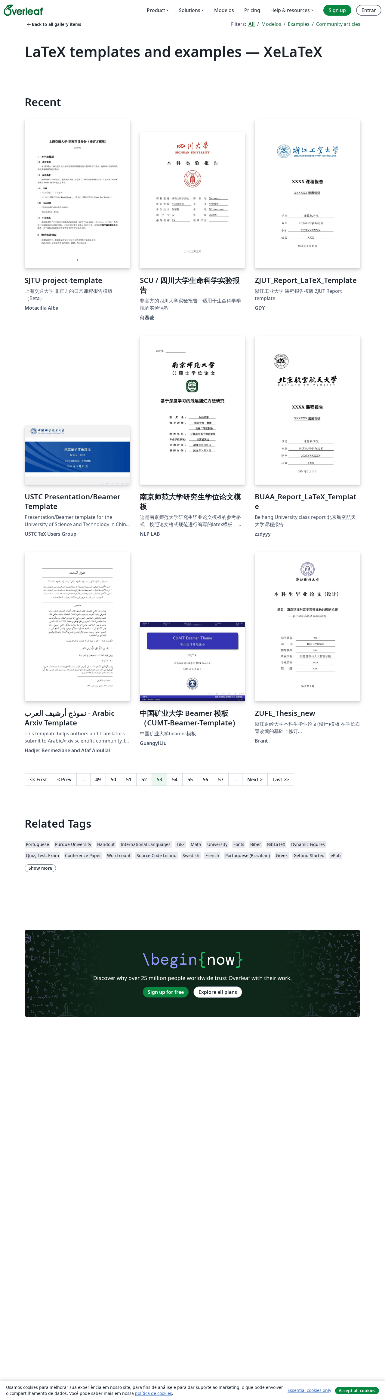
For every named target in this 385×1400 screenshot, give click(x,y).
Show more (40, 868)
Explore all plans (218, 992)
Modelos (271, 24)
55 (190, 779)
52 (144, 779)
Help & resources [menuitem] (290, 10)
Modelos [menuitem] (224, 10)
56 (205, 779)
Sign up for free (166, 992)
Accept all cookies (357, 1390)
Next (255, 779)
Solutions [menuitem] (189, 10)
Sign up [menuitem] (337, 10)
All (251, 24)
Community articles (338, 24)
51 (128, 779)
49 (98, 779)
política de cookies (153, 1393)
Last (281, 779)
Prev (64, 779)
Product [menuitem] (156, 10)
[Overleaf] (23, 10)
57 (220, 779)
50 (113, 779)
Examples (299, 24)
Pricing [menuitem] (252, 10)
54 (174, 779)
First (38, 779)
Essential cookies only (309, 1390)
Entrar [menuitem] (369, 10)
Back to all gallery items (53, 24)
